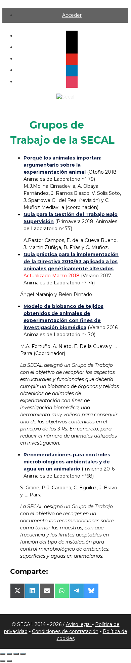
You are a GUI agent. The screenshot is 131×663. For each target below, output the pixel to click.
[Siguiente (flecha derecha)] (9, 661)
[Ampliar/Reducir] (2, 654)
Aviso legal (79, 624)
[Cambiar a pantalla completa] (9, 654)
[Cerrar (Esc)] (23, 654)
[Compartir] (16, 654)
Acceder (72, 15)
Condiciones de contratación (65, 631)
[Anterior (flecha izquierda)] (2, 661)
